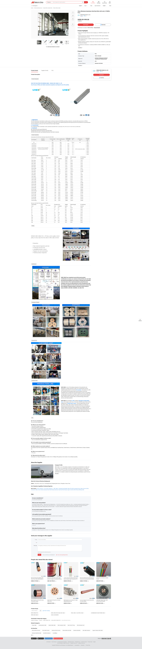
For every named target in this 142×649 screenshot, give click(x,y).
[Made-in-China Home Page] (37, 2)
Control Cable (40, 489)
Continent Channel (84, 641)
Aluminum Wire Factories (56, 630)
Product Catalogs (47, 610)
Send (39, 554)
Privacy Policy (88, 645)
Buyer (85, 5)
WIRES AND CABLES (34, 614)
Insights (94, 641)
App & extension (97, 5)
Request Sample (97, 27)
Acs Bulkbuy (55, 633)
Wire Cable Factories (45, 630)
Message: (35, 545)
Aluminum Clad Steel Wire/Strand (60, 489)
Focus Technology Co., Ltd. (63, 645)
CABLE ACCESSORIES (55, 614)
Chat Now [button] (104, 24)
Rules (110, 5)
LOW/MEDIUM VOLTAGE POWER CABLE (98, 612)
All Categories (35, 5)
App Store (34, 638)
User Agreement (77, 645)
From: (36, 539)
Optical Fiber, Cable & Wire (47, 7)
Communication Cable (42, 625)
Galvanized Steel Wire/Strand (48, 489)
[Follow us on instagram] (105, 638)
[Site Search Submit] (86, 2)
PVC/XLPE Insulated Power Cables (76, 488)
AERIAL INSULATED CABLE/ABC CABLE (58, 612)
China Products (54, 641)
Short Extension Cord (80, 625)
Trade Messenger (48, 638)
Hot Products (48, 641)
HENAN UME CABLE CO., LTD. (85, 14)
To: (36, 542)
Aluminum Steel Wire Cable (36, 633)
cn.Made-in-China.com (81, 643)
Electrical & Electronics (38, 7)
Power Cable (34, 625)
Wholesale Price (77, 641)
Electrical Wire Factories (36, 630)
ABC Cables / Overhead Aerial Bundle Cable (62, 488)
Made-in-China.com (66, 643)
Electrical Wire (86, 488)
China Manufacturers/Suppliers (62, 641)
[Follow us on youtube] (107, 638)
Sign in (110, 2)
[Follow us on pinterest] (108, 638)
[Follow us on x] (104, 638)
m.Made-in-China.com (73, 643)
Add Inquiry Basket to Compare (53, 46)
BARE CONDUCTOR (34, 612)
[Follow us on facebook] (102, 638)
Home (32, 7)
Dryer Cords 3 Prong (71, 625)
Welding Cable (81, 489)
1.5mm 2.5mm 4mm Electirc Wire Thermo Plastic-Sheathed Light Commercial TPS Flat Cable (71, 579)
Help (91, 5)
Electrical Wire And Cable (67, 630)
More (32, 635)
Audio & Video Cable (52, 625)
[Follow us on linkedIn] (110, 638)
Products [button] (49, 2)
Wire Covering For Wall (61, 625)
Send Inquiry (85, 24)
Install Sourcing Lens (58, 638)
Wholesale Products (71, 641)
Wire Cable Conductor (86, 630)
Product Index (90, 641)
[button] (82, 2)
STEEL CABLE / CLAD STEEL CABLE (77, 612)
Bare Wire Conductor (46, 633)
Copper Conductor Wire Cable (97, 630)
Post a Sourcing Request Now (62, 554)
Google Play (40, 638)
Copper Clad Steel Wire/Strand (72, 489)
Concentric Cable (34, 489)
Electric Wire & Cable (56, 7)
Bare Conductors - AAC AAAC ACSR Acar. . (45, 488)
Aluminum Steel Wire (76, 630)
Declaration (82, 645)
